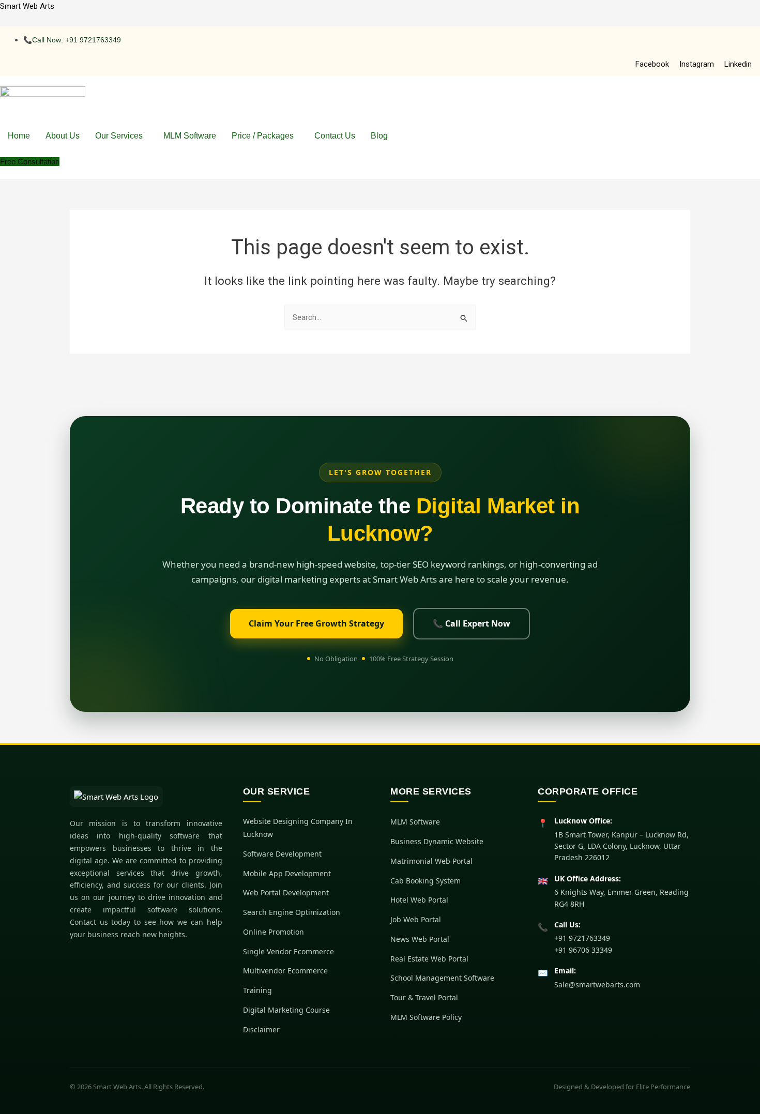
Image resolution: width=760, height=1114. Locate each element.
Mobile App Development (287, 873)
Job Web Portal (415, 919)
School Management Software (442, 978)
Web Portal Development (286, 892)
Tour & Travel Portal (424, 997)
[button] (121, 136)
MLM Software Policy (426, 1017)
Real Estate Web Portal (429, 959)
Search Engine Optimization (291, 912)
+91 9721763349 (582, 938)
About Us (62, 135)
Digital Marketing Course (286, 1010)
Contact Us (334, 135)
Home (19, 135)
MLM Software (189, 135)
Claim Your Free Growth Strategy (316, 623)
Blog (379, 135)
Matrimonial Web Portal (431, 861)
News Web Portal (419, 939)
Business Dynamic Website (436, 841)
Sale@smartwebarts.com (597, 984)
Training (257, 990)
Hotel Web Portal (419, 900)
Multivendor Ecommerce (285, 970)
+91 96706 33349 (583, 950)
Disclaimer (261, 1029)
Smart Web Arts (27, 6)
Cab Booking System (425, 881)
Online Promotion (273, 932)
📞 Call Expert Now (471, 623)
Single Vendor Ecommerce (288, 951)
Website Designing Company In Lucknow (298, 827)
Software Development (282, 854)
